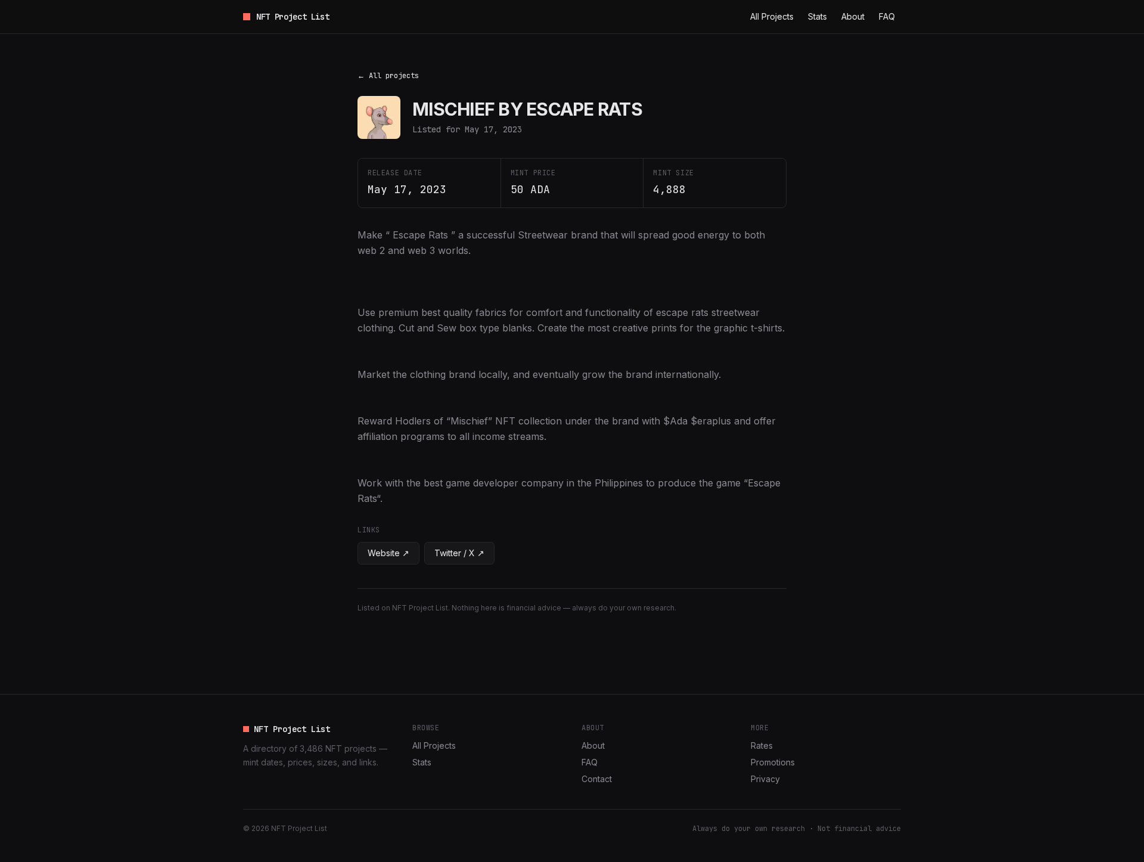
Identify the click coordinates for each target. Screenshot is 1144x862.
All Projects (772, 16)
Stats (817, 16)
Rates (762, 745)
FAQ (887, 16)
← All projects (388, 75)
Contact (597, 779)
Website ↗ (388, 553)
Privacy (765, 779)
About (853, 16)
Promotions (773, 762)
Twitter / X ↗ (459, 553)
